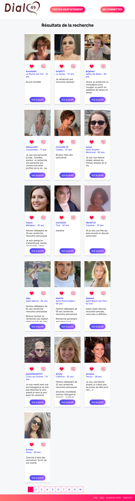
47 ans (68, 149)
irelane (29, 222)
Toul (58, 225)
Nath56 (59, 298)
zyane (89, 147)
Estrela (29, 449)
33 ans (100, 225)
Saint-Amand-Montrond (93, 151)
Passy (29, 452)
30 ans (40, 225)
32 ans (70, 376)
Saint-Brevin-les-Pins (96, 301)
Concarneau (32, 149)
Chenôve (60, 376)
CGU (102, 497)
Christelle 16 (62, 147)
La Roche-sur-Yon (35, 74)
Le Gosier (60, 74)
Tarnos (89, 376)
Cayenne (90, 225)
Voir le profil (38, 99)
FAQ (96, 497)
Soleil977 (60, 71)
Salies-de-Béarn (94, 74)
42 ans (65, 225)
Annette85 (31, 71)
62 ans (44, 301)
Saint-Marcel (32, 301)
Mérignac (30, 225)
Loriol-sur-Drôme (34, 376)
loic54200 (61, 222)
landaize (90, 374)
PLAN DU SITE (113, 497)
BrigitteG (90, 71)
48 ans (37, 452)
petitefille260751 (34, 374)
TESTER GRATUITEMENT (67, 9)
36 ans (98, 376)
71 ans (43, 149)
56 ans (59, 303)
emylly (59, 374)
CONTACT (128, 497)
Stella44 (90, 298)
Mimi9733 (91, 222)
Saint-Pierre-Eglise (65, 301)
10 (80, 489)
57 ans (71, 74)
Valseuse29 (32, 147)
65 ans (101, 152)
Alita (28, 298)
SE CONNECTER (112, 9)
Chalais (59, 149)
